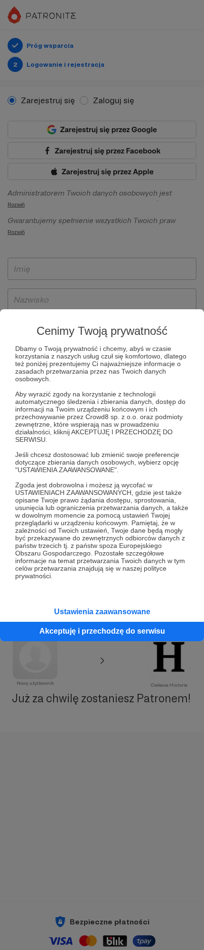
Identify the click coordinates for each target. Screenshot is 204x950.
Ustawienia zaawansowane (102, 612)
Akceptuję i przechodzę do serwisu (102, 631)
